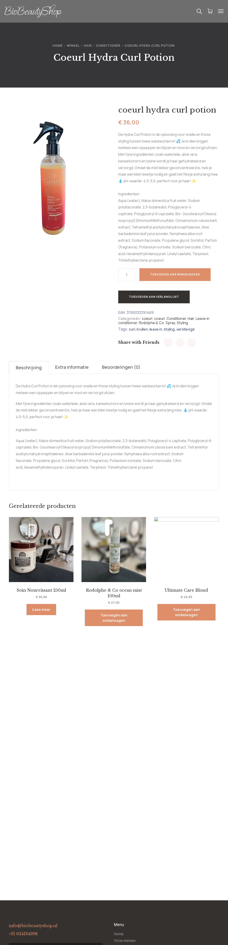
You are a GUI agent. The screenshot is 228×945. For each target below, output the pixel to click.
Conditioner (108, 45)
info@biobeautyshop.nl (33, 925)
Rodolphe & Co (151, 322)
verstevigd (185, 329)
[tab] (29, 367)
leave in (155, 329)
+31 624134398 (23, 933)
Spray (170, 322)
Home (58, 45)
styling (169, 329)
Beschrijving (29, 368)
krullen (142, 329)
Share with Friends (138, 342)
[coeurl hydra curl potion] (168, 342)
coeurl (147, 318)
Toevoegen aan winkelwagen (175, 274)
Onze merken (125, 940)
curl (132, 329)
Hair (88, 45)
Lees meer (41, 609)
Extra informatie (72, 367)
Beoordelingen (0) (121, 367)
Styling (182, 322)
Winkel (73, 45)
